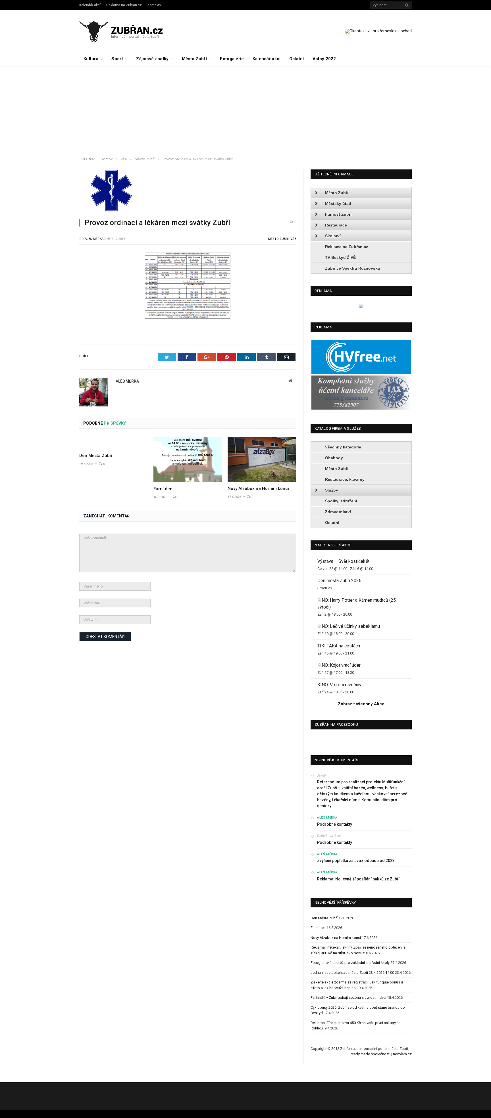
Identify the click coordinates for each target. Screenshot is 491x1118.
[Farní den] (187, 459)
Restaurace (336, 225)
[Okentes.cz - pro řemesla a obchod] (361, 307)
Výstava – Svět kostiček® (343, 561)
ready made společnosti (370, 1054)
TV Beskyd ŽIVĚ (340, 257)
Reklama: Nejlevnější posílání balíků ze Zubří (358, 879)
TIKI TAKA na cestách (338, 646)
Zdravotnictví (338, 511)
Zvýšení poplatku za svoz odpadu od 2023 (356, 860)
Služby (331, 490)
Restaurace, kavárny (345, 479)
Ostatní (296, 58)
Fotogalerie (232, 58)
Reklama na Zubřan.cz (124, 5)
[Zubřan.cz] (127, 31)
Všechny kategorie (343, 447)
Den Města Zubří (95, 455)
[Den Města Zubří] (113, 443)
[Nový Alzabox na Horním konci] (262, 459)
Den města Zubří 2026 (339, 580)
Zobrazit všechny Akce (361, 703)
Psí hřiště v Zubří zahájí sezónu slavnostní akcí (348, 997)
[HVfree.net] (361, 373)
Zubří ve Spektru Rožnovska (352, 268)
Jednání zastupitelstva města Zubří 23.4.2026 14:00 (352, 972)
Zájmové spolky (152, 58)
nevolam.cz (402, 1054)
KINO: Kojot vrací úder (339, 665)
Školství (333, 236)
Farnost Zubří (338, 214)
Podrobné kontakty (334, 824)
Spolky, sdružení (341, 501)
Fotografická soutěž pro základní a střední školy (350, 962)
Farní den (162, 488)
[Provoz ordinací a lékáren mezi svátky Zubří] (187, 191)
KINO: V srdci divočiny (339, 684)
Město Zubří (194, 58)
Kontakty (154, 5)
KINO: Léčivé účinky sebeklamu (348, 626)
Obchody (334, 458)
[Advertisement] (245, 108)
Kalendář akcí (90, 5)
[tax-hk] (361, 408)
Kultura (91, 58)
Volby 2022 (324, 58)
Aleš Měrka (94, 239)
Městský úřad (338, 203)
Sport (117, 58)
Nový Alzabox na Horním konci (258, 488)
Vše (293, 239)
